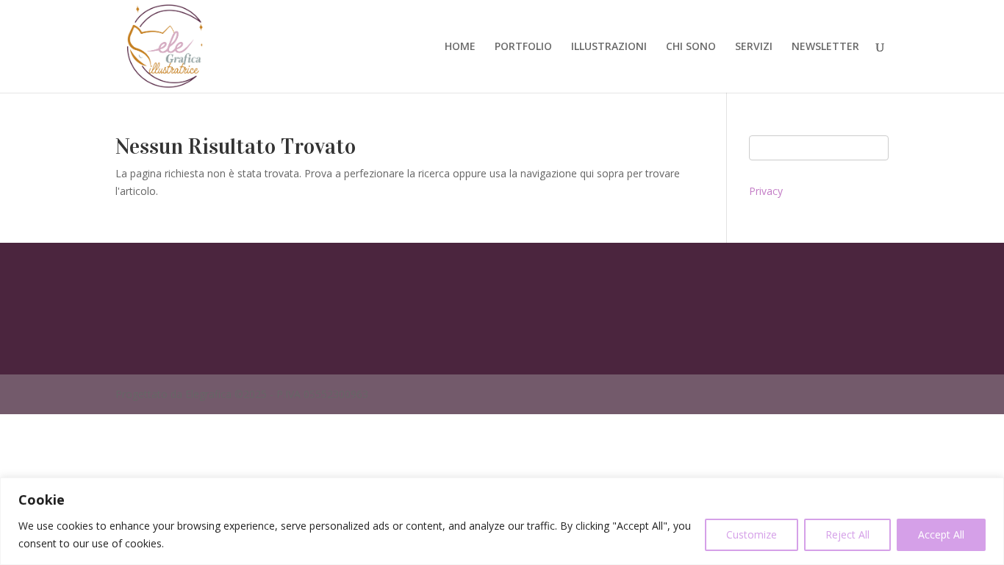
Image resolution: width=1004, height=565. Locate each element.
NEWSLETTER (825, 47)
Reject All (847, 534)
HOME (460, 47)
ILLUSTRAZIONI (609, 47)
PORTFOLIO (523, 47)
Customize (751, 534)
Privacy (766, 191)
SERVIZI (753, 47)
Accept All (941, 534)
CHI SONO (691, 47)
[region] (502, 521)
